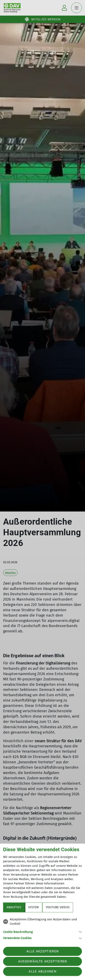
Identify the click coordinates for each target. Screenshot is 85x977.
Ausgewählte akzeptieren (42, 961)
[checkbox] (42, 922)
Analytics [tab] (14, 907)
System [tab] (33, 907)
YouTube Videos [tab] (58, 907)
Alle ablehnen (42, 971)
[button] (42, 931)
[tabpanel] (42, 928)
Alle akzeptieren (42, 951)
